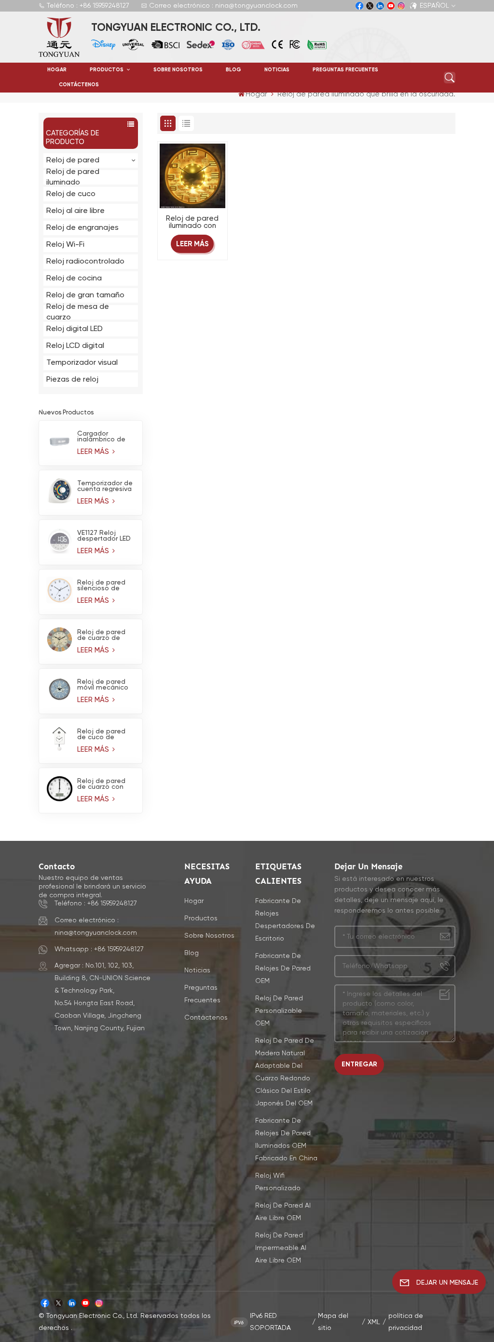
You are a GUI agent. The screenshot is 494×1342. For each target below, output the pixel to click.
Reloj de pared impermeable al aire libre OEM (280, 1248)
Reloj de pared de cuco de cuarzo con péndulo (101, 734)
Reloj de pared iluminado (72, 177)
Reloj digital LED (74, 329)
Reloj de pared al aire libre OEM (283, 1212)
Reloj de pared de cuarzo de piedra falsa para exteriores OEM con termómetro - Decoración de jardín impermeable (105, 635)
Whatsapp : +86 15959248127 (99, 949)
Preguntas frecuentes (345, 69)
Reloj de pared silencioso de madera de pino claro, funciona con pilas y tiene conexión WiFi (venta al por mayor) (103, 585)
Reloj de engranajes (82, 228)
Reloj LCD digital (75, 346)
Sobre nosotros (178, 69)
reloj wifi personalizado (278, 1182)
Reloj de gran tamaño (85, 295)
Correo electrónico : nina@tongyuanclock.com (223, 5)
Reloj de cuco (71, 194)
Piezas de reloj (72, 380)
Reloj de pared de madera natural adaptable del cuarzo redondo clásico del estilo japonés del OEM (284, 1072)
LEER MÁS (94, 451)
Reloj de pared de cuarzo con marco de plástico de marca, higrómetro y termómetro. (101, 784)
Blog (233, 69)
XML (374, 1322)
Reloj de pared (72, 160)
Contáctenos (79, 84)
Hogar (57, 69)
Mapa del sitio (333, 1322)
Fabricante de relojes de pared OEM (283, 968)
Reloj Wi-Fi (65, 245)
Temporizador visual (82, 363)
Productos (107, 69)
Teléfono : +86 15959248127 (88, 5)
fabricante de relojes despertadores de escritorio (285, 920)
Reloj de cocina (74, 278)
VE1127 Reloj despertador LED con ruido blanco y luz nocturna (104, 536)
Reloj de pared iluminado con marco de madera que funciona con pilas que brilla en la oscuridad (192, 222)
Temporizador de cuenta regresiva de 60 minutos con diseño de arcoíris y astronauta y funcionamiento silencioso (105, 486)
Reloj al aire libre (75, 211)
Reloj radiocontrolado (85, 262)
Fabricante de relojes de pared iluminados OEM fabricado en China (286, 1139)
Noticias (276, 69)
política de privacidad (405, 1322)
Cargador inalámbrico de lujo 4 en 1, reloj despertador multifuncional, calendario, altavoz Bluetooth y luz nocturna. (102, 436)
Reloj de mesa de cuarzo (77, 312)
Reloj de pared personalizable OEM (279, 1011)
